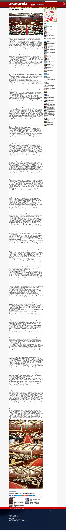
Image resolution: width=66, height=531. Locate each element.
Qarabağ (10, 7)
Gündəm (13, 7)
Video (56, 7)
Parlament (33, 7)
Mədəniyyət (29, 7)
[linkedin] (56, 508)
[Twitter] (41, 5)
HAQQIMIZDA (16, 1)
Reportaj (50, 7)
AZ (32, 4)
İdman (43, 7)
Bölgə (39, 7)
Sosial (23, 7)
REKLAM (20, 1)
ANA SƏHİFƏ (11, 1)
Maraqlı (53, 7)
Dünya (41, 7)
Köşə (48, 7)
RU (33, 4)
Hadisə (36, 7)
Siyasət (16, 7)
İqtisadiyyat (20, 7)
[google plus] (55, 508)
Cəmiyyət (25, 7)
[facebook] (52, 508)
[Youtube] (43, 5)
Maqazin (45, 7)
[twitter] (53, 508)
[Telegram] (38, 5)
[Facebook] (39, 5)
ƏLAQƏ (24, 1)
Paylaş (13, 495)
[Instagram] (44, 5)
